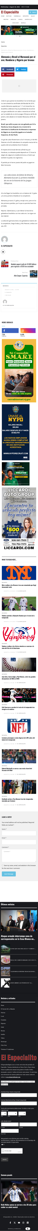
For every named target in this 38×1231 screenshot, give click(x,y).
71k (3, 334)
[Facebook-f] (10, 1223)
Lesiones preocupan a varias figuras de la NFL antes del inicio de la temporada (18, 739)
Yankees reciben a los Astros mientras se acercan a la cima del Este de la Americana (18, 647)
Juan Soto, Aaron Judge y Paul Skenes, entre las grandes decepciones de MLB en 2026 (19, 678)
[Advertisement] (19, 889)
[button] (2, 29)
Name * (4, 829)
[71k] (10, 330)
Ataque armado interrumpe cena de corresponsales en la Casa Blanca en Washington (17, 938)
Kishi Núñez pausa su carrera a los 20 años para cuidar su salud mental (18, 1205)
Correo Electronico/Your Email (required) (13, 1100)
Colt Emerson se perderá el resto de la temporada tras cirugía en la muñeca (18, 708)
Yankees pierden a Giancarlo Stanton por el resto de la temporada (18, 617)
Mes (9, 1116)
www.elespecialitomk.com (13, 1077)
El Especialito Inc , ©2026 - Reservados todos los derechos (19, 1217)
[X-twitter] (15, 1223)
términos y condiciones (14, 1229)
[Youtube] (19, 1223)
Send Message (8, 874)
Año (19, 1116)
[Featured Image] (19, 573)
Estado (21, 1127)
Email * (4, 838)
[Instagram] (23, 1223)
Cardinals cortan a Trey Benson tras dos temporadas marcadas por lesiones (17, 800)
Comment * (5, 847)
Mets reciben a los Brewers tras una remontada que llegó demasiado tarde (19, 586)
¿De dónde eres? (6, 1121)
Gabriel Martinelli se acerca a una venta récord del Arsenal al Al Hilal (17, 769)
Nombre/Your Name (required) (10, 1092)
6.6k (22, 334)
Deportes (4, 46)
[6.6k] (28, 330)
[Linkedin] (28, 1223)
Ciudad (3, 1127)
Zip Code (3, 1134)
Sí (3, 1144)
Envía (5, 1159)
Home (3, 42)
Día (2, 1116)
